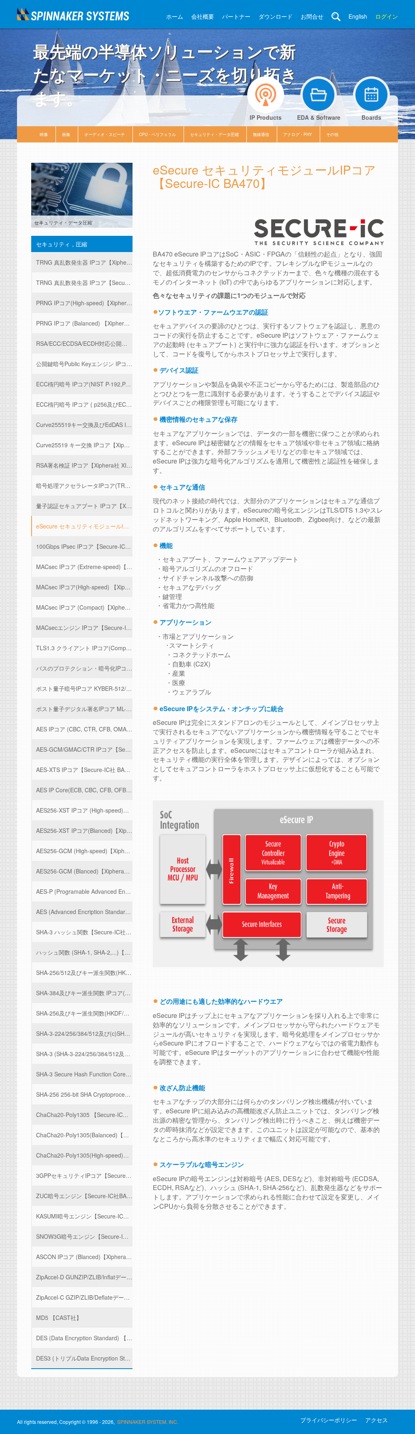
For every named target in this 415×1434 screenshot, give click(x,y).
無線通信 (261, 134)
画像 (66, 134)
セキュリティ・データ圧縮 (214, 134)
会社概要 (202, 16)
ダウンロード (276, 16)
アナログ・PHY (297, 134)
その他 (332, 134)
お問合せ (312, 16)
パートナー (236, 16)
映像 (44, 134)
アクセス (376, 1420)
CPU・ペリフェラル (157, 134)
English (358, 16)
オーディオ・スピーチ (104, 134)
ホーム (174, 16)
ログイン (386, 16)
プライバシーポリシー (328, 1420)
